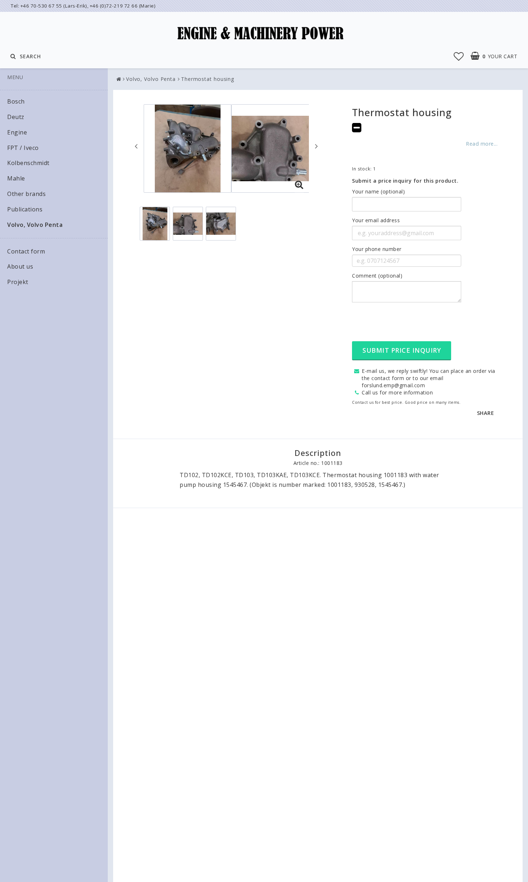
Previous (136, 146)
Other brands (26, 194)
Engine (17, 132)
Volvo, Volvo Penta (34, 225)
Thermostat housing (207, 79)
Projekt (17, 282)
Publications (24, 209)
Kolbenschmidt (28, 163)
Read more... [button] (481, 143)
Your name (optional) (378, 191)
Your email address (376, 220)
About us (20, 266)
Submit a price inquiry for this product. (405, 180)
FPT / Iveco (23, 148)
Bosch (16, 101)
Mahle (16, 178)
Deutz (15, 117)
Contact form (26, 251)
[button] (459, 56)
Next (316, 146)
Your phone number (377, 249)
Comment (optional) (377, 275)
